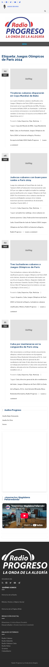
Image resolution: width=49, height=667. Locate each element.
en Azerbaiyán (24, 131)
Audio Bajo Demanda (10, 416)
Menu (24, 44)
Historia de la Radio (9, 595)
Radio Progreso (33, 140)
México (22, 307)
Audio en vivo (7, 420)
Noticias (36, 121)
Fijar (30, 121)
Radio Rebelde (7, 641)
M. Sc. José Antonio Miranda (30, 389)
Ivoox (4, 424)
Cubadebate (6, 651)
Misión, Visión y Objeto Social (13, 602)
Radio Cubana (7, 638)
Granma (5, 648)
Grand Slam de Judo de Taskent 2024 (27, 222)
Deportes (25, 121)
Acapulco (19, 297)
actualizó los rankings (24, 213)
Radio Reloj (6, 646)
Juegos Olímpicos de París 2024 (28, 384)
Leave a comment (31, 232)
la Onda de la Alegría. (26, 135)
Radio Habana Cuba (9, 643)
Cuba (19, 121)
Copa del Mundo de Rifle (24, 126)
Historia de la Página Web (11, 609)
